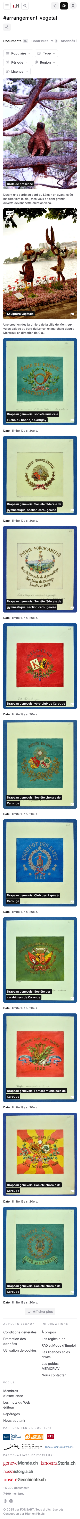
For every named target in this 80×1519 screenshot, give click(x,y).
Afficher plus (43, 1311)
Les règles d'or (53, 1339)
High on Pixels (35, 1513)
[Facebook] (5, 1501)
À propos (49, 1332)
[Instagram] (11, 1501)
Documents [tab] (15, 41)
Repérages (11, 1414)
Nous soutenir (14, 1420)
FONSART (27, 1509)
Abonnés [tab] (69, 41)
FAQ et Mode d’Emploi (59, 1345)
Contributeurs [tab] (44, 41)
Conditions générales (20, 1332)
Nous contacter (54, 1375)
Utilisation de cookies (20, 1350)
